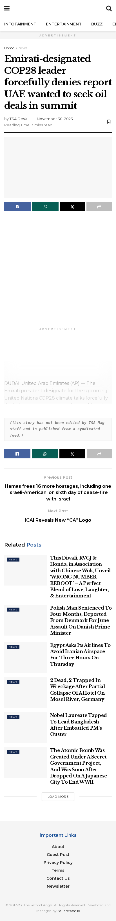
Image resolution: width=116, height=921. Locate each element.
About (58, 846)
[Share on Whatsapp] (45, 206)
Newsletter (58, 886)
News (23, 48)
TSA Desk (18, 118)
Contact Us (58, 878)
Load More (58, 797)
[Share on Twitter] (72, 206)
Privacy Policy (58, 862)
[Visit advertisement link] (58, 271)
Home (9, 48)
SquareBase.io (68, 911)
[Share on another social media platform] (99, 206)
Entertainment (64, 24)
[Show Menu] (7, 8)
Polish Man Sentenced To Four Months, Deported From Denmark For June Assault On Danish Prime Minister (81, 620)
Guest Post (58, 854)
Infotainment (20, 24)
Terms (58, 870)
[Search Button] (109, 8)
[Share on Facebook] (17, 206)
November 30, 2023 (55, 118)
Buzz (97, 24)
